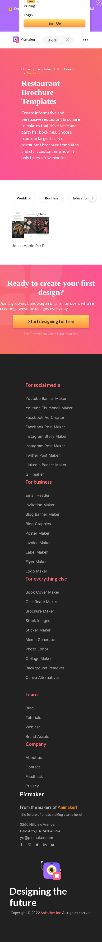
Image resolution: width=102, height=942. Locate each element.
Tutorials (33, 717)
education (80, 198)
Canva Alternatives (43, 677)
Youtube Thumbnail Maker (49, 408)
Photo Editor (37, 649)
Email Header (38, 495)
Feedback (34, 776)
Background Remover (45, 668)
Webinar (33, 727)
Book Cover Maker (42, 592)
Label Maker (37, 552)
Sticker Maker (38, 630)
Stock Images (38, 620)
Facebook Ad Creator (45, 417)
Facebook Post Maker (45, 426)
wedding (23, 198)
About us (34, 757)
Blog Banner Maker (43, 514)
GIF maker (35, 474)
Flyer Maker (36, 561)
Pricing (29, 6)
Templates (44, 69)
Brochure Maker (40, 611)
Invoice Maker (38, 542)
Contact (33, 767)
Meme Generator (41, 639)
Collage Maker (39, 658)
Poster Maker (38, 533)
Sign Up (54, 23)
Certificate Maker (41, 601)
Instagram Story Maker (46, 436)
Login (28, 15)
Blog (30, 708)
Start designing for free (51, 321)
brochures (65, 69)
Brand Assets (37, 736)
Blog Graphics (38, 523)
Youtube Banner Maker (46, 398)
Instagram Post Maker (45, 445)
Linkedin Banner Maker (46, 464)
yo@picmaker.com (36, 837)
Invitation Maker (40, 504)
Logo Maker (36, 571)
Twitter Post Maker (43, 455)
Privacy (32, 786)
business (52, 198)
